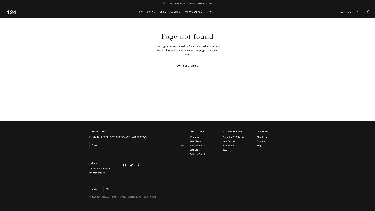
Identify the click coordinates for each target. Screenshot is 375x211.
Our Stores (229, 141)
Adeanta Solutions (147, 197)
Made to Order (192, 12)
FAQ (225, 150)
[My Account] (362, 12)
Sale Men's (195, 141)
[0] (366, 12)
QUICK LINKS (197, 131)
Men (162, 12)
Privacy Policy (97, 172)
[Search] (357, 12)
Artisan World (197, 154)
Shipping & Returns (233, 137)
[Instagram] (140, 165)
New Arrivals (146, 12)
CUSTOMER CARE (232, 131)
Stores (341, 12)
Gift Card (195, 150)
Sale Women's (197, 145)
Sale (209, 12)
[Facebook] (126, 165)
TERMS (93, 163)
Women (174, 12)
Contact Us (263, 141)
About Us (262, 137)
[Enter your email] (182, 145)
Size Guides (229, 145)
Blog (259, 145)
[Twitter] (133, 165)
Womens (194, 137)
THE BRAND (263, 131)
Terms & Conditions (100, 168)
